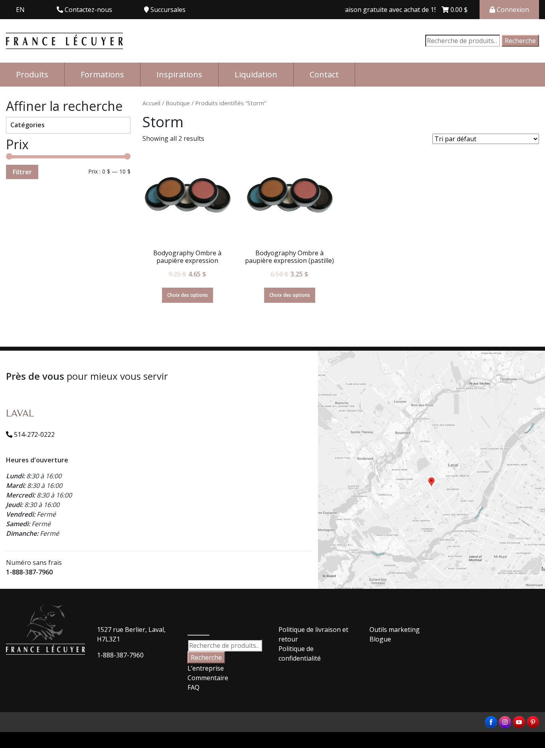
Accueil (151, 103)
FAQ (193, 687)
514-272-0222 (33, 434)
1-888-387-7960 (29, 572)
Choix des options (187, 295)
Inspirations (179, 74)
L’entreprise (206, 668)
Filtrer (22, 172)
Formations (102, 74)
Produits (32, 74)
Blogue (380, 639)
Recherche (520, 40)
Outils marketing (394, 629)
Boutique (178, 103)
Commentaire (208, 677)
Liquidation (256, 74)
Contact (324, 74)
